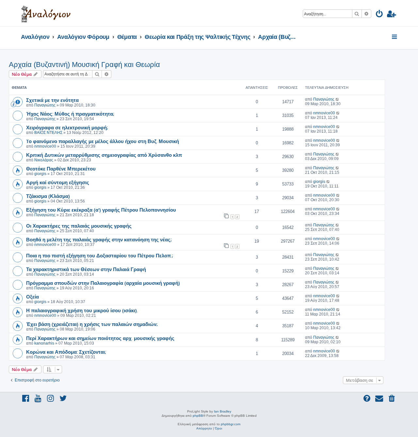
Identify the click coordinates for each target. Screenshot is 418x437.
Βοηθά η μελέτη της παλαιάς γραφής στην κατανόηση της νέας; (98, 239)
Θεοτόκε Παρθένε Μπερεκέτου (61, 168)
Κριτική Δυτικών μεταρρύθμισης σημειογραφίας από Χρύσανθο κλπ (104, 155)
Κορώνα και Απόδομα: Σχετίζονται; (66, 352)
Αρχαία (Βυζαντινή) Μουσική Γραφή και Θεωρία (84, 64)
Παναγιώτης (45, 105)
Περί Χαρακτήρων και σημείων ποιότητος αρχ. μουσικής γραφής (100, 338)
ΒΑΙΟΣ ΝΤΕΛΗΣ (48, 132)
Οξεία (32, 296)
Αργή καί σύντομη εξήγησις (57, 182)
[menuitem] (380, 15)
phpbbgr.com (230, 424)
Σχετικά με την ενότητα (52, 100)
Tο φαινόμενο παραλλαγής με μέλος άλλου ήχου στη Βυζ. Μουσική (102, 141)
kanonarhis (44, 343)
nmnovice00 (324, 113)
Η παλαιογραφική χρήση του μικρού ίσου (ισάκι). (82, 310)
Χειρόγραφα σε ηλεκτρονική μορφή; (67, 127)
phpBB (198, 415)
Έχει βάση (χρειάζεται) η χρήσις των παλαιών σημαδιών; (91, 324)
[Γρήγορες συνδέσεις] (395, 37)
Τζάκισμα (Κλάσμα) (48, 196)
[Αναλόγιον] (46, 13)
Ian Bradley (222, 411)
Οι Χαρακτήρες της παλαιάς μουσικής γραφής (79, 226)
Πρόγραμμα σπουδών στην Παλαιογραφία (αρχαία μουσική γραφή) (103, 283)
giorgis (40, 173)
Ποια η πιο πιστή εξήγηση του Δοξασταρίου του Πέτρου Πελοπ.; (99, 255)
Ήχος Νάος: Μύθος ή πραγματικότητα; (70, 114)
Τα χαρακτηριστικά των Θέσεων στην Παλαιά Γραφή (86, 269)
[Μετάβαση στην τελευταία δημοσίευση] (337, 99)
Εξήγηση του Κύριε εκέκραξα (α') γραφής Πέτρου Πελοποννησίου (101, 210)
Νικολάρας (43, 160)
